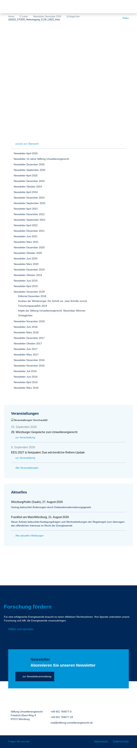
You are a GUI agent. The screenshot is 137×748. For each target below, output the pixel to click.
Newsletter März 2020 (26, 264)
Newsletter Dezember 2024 (29, 181)
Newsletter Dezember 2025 (29, 164)
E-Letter (24, 16)
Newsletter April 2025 (26, 175)
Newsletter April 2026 (26, 153)
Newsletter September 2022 (29, 219)
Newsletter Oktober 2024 (28, 186)
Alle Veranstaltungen (27, 467)
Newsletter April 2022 (26, 225)
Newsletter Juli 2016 (25, 371)
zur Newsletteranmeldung (36, 676)
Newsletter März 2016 (26, 387)
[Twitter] (34, 741)
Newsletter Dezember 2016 (29, 360)
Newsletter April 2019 (26, 286)
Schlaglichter (73, 16)
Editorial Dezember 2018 (32, 296)
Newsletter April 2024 (26, 192)
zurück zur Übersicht (27, 143)
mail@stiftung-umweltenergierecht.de (72, 722)
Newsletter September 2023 (29, 203)
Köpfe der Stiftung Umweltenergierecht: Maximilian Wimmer (51, 310)
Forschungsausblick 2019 (32, 305)
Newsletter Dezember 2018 (47, 16)
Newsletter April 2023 (26, 208)
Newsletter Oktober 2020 (28, 253)
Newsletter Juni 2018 (25, 326)
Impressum (101, 741)
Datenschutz (121, 741)
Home (11, 16)
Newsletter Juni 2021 (25, 236)
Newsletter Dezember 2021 (29, 230)
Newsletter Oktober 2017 (28, 343)
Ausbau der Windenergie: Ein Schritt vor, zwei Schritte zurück (52, 301)
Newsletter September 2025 (29, 170)
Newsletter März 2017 (26, 354)
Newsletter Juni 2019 (25, 280)
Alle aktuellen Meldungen (29, 535)
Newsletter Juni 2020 (25, 258)
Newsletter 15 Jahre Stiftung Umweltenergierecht (41, 158)
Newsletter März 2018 (26, 332)
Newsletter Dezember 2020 (29, 247)
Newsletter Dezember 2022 (29, 214)
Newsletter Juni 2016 (25, 376)
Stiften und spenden (21, 629)
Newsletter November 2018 (29, 321)
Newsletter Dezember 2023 (29, 197)
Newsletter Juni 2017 (25, 349)
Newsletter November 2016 (29, 365)
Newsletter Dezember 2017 (29, 338)
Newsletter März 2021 (26, 241)
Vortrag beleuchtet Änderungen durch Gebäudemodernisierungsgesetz (51, 507)
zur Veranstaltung (25, 437)
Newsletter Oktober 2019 (28, 275)
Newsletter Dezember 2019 (29, 269)
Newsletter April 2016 (26, 382)
